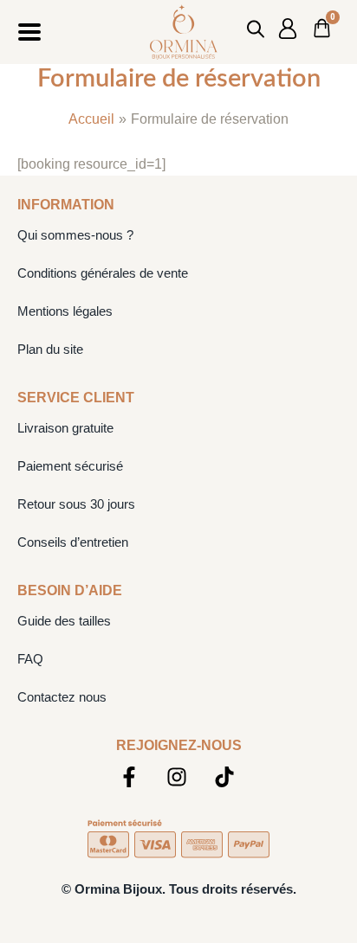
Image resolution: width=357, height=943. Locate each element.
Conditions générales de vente (102, 273)
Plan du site (50, 349)
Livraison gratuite (65, 427)
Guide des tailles (64, 620)
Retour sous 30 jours (76, 504)
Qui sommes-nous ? (75, 235)
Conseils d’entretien (72, 542)
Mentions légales (65, 311)
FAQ (30, 658)
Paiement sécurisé (70, 466)
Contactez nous (62, 697)
